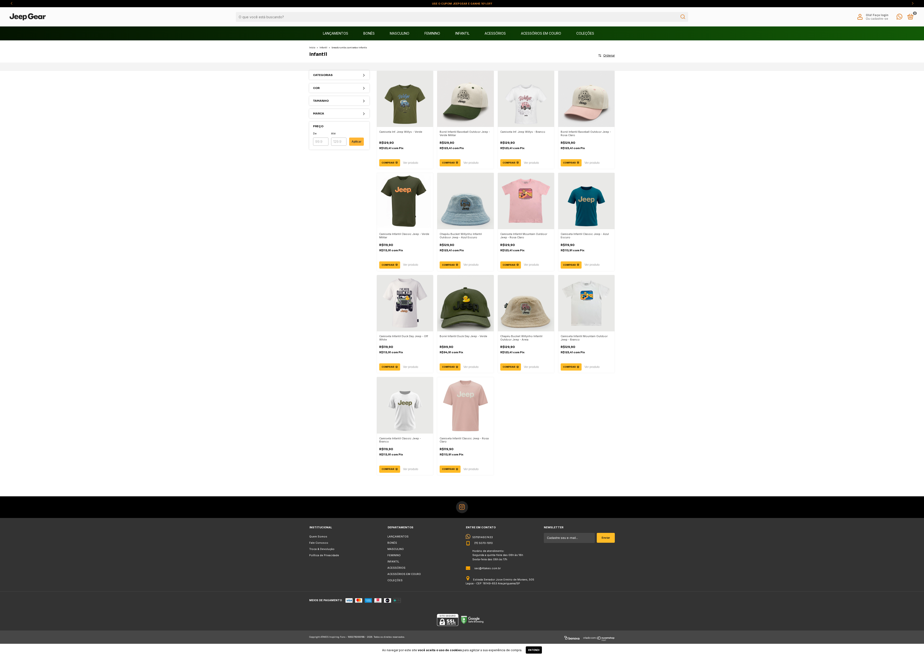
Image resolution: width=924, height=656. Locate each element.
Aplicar (356, 141)
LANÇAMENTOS (335, 33)
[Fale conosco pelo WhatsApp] (899, 18)
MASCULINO (399, 33)
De (315, 133)
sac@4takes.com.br (487, 568)
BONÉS (369, 33)
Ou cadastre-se (877, 18)
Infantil (323, 47)
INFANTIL (462, 33)
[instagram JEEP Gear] (462, 507)
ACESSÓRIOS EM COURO (541, 33)
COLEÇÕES (585, 33)
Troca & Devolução (321, 549)
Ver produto (410, 162)
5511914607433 (482, 537)
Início (312, 47)
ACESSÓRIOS (495, 33)
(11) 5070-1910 (483, 543)
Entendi (533, 650)
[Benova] (571, 638)
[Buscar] (683, 17)
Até (333, 133)
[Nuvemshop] (599, 638)
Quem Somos (318, 536)
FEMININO (432, 33)
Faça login (880, 15)
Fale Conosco (318, 542)
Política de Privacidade (324, 555)
